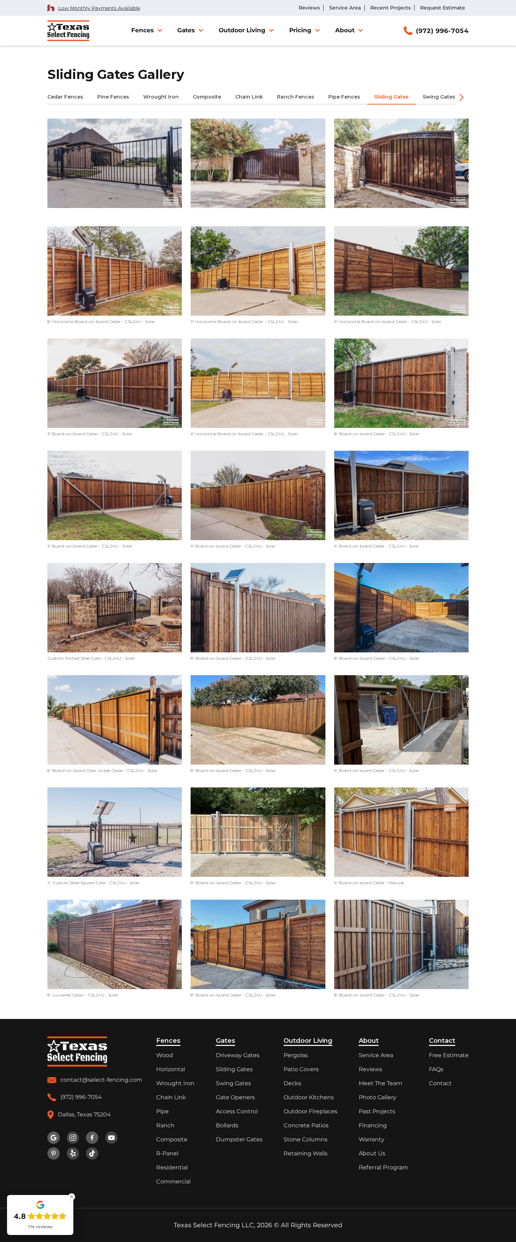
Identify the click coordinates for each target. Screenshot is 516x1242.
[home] (68, 30)
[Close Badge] (71, 1196)
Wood (164, 1055)
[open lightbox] (114, 163)
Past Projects (377, 1111)
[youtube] (111, 1138)
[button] (146, 30)
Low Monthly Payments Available (99, 8)
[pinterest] (53, 1153)
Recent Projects (390, 8)
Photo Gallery (377, 1097)
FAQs (436, 1069)
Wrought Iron (175, 1083)
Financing (373, 1125)
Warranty (371, 1139)
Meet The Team (380, 1083)
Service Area (345, 8)
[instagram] (73, 1138)
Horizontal (170, 1069)
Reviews (309, 8)
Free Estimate (449, 1055)
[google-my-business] (53, 1138)
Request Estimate (442, 8)
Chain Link (171, 1097)
